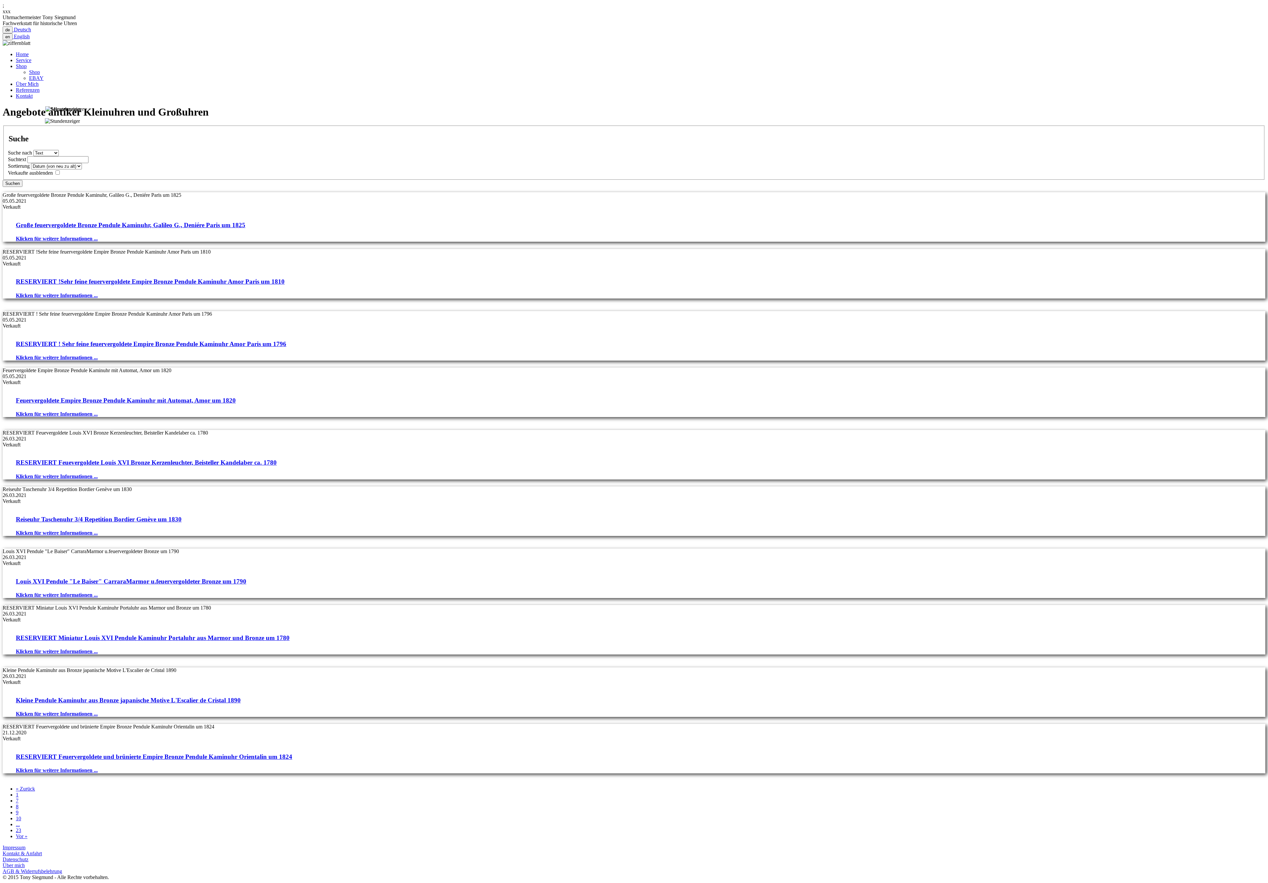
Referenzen (28, 90)
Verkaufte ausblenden (30, 173)
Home (22, 54)
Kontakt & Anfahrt (22, 853)
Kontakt (24, 96)
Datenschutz (15, 859)
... (18, 824)
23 (18, 830)
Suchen (12, 183)
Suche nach (20, 153)
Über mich (14, 865)
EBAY (36, 78)
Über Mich (27, 84)
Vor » (21, 836)
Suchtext (17, 159)
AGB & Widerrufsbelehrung (32, 871)
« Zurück (25, 789)
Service (23, 60)
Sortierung (19, 166)
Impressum (14, 847)
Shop (21, 66)
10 (18, 818)
